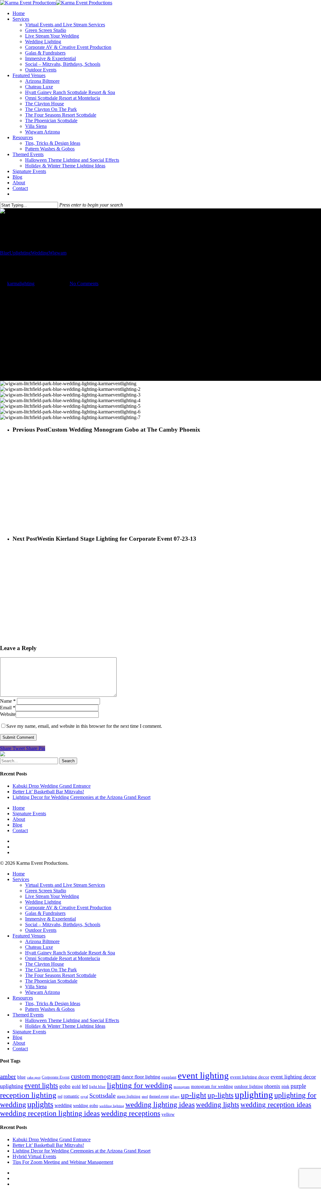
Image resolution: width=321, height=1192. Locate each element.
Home (19, 13)
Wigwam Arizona (42, 131)
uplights (40, 1104)
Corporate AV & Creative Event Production (68, 47)
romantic (71, 1096)
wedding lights (217, 1104)
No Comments (84, 283)
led (85, 1086)
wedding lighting (111, 1106)
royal (84, 1096)
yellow (168, 1114)
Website (8, 714)
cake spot (33, 1077)
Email (7, 707)
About (19, 182)
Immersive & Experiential (50, 58)
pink (285, 1086)
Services (21, 19)
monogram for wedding (212, 1086)
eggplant (168, 1077)
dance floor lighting (141, 1076)
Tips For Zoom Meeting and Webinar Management (63, 1162)
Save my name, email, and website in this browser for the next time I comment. (84, 726)
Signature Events (29, 171)
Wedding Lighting (43, 41)
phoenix (272, 1086)
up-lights (221, 1095)
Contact (20, 188)
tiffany (175, 1096)
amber (8, 1076)
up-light (193, 1095)
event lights (41, 1085)
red (60, 1096)
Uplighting (20, 252)
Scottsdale (102, 1095)
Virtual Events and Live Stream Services (65, 24)
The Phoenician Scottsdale (51, 120)
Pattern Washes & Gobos (50, 148)
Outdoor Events (40, 69)
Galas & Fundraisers (45, 52)
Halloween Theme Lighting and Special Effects (72, 160)
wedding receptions (130, 1113)
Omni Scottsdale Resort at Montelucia (62, 98)
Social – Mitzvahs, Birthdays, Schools (62, 64)
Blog (17, 177)
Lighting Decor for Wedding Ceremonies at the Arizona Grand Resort (81, 797)
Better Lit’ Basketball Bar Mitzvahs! (48, 791)
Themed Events (28, 154)
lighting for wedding (139, 1085)
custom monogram (95, 1076)
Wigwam (57, 252)
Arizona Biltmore (42, 81)
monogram (182, 1087)
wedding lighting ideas (160, 1104)
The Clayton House (44, 103)
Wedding (40, 252)
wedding (63, 1105)
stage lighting (128, 1096)
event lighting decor (249, 1076)
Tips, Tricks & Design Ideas (52, 143)
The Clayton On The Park (51, 109)
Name (8, 701)
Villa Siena (36, 126)
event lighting (203, 1075)
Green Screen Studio (45, 30)
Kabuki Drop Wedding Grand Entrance (52, 786)
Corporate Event (56, 1077)
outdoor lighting (248, 1086)
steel (145, 1096)
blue (21, 1076)
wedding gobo (85, 1105)
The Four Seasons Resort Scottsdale (60, 115)
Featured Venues (29, 75)
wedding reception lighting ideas (50, 1113)
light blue (97, 1086)
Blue (4, 252)
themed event (159, 1096)
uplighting (254, 1095)
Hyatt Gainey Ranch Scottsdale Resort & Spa (70, 92)
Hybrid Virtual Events (34, 1156)
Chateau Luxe (39, 86)
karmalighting (20, 283)
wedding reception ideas (275, 1104)
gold (76, 1086)
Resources (23, 137)
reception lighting (28, 1095)
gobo (65, 1086)
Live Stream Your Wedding (52, 36)
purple (298, 1086)
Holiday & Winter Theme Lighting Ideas (65, 165)
